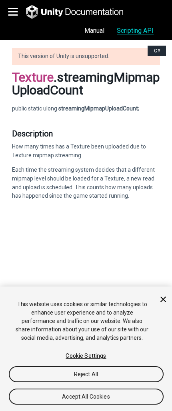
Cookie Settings (86, 356)
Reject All (86, 374)
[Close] (163, 299)
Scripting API (135, 30)
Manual (94, 30)
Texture (33, 77)
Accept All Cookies (86, 396)
